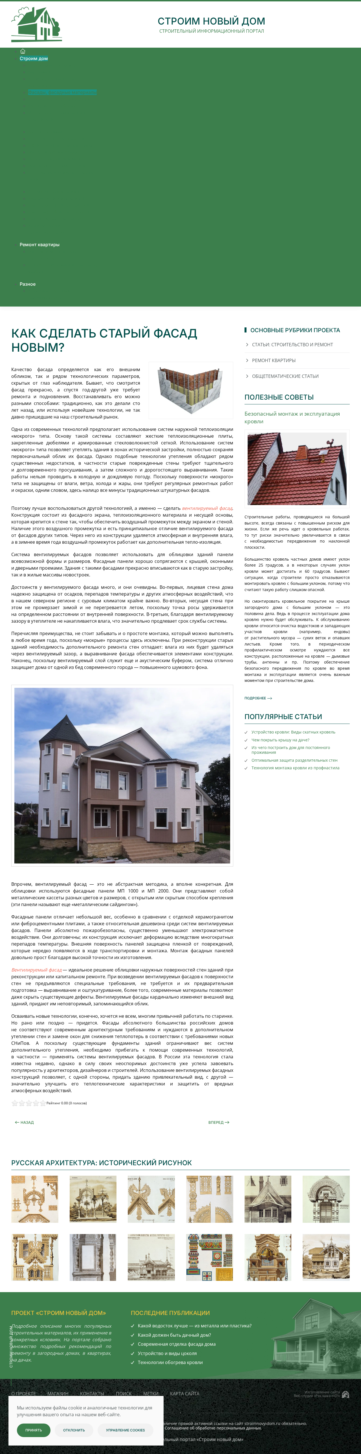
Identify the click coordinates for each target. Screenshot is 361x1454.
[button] (34, 1199)
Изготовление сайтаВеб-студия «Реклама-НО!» (317, 1393)
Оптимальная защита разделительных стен (295, 760)
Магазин (58, 1394)
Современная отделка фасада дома (177, 1344)
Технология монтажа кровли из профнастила (296, 767)
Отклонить (74, 1430)
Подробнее (255, 698)
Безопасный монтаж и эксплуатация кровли (292, 417)
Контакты (92, 1394)
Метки (151, 1394)
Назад (27, 1122)
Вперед (216, 1122)
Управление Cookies (125, 1430)
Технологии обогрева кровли (170, 1362)
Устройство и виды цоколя (167, 1353)
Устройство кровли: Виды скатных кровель (293, 732)
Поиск (124, 1394)
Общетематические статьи (285, 376)
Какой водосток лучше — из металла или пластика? (195, 1326)
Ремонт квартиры (274, 360)
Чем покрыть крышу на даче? (280, 740)
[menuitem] (23, 51)
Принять (33, 1430)
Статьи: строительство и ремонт (292, 345)
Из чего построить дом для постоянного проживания (291, 750)
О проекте (23, 1394)
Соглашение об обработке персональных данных (213, 1428)
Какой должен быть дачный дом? (174, 1335)
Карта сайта (184, 1394)
